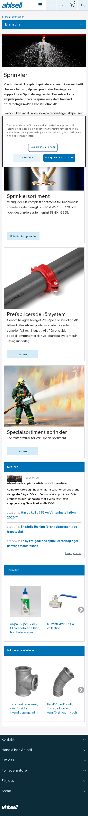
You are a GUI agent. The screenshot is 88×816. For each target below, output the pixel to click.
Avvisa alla (26, 158)
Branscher (18, 17)
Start (5, 17)
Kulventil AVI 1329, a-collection (61, 626)
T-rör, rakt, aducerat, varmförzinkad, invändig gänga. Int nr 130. (24, 709)
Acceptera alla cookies (59, 158)
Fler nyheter (73, 553)
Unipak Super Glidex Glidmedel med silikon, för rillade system (25, 628)
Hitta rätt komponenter (23, 236)
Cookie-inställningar (42, 147)
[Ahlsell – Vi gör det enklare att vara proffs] (12, 5)
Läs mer (22, 354)
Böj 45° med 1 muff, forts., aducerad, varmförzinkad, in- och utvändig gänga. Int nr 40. (62, 709)
